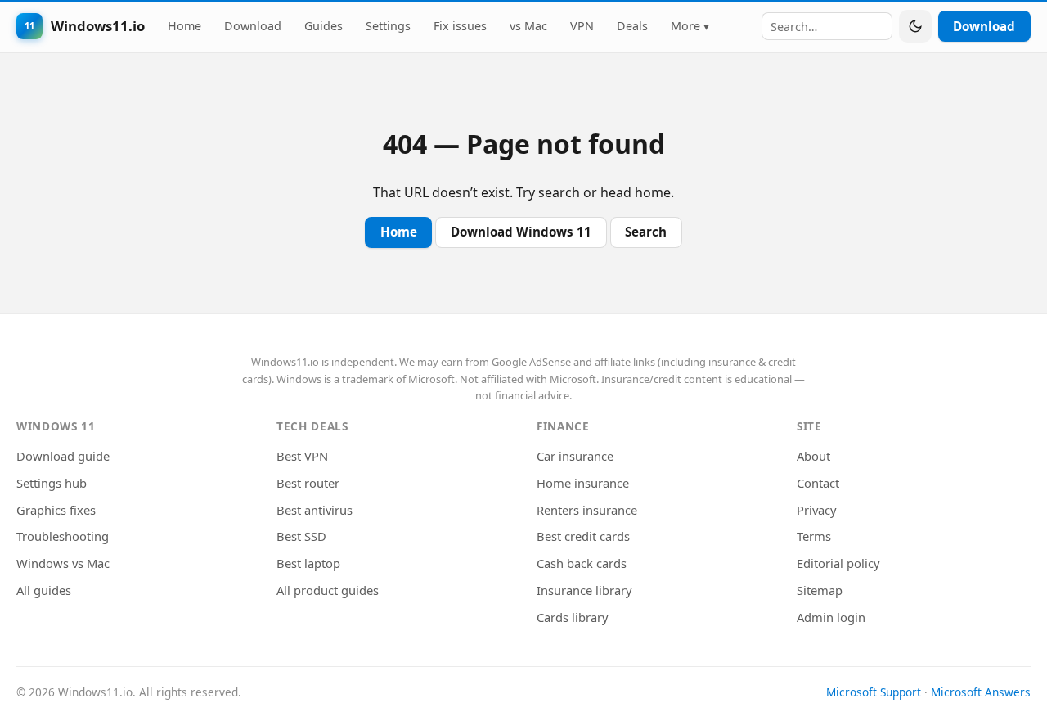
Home (184, 26)
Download (252, 26)
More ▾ (690, 26)
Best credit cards (583, 536)
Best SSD (301, 536)
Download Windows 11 (521, 231)
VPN (582, 26)
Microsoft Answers (981, 692)
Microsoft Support (873, 692)
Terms (814, 536)
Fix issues (460, 26)
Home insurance (583, 483)
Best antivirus (314, 510)
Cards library (573, 617)
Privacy (817, 510)
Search (646, 231)
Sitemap (820, 590)
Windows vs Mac (63, 563)
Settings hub (51, 483)
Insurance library (584, 590)
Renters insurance (587, 510)
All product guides (327, 590)
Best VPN (302, 456)
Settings (388, 26)
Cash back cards (582, 563)
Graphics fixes (56, 510)
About (813, 456)
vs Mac (528, 26)
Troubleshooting (62, 536)
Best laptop (308, 563)
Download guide (63, 456)
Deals (632, 26)
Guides (323, 26)
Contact (818, 483)
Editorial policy (838, 563)
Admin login (831, 617)
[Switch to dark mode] (915, 26)
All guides (43, 590)
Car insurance (575, 456)
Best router (307, 483)
